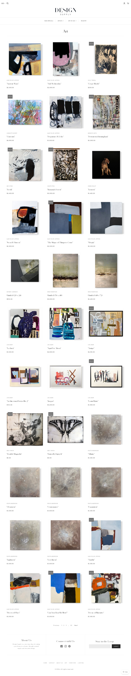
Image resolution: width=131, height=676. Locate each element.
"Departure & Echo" (55, 137)
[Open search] (8, 3)
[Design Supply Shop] (65, 11)
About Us (60, 663)
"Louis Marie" (93, 401)
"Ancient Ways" (13, 84)
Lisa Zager (10, 345)
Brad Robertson (52, 292)
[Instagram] (65, 646)
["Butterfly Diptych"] (65, 429)
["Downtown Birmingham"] (106, 112)
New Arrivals (48, 21)
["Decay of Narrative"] (106, 588)
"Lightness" (11, 560)
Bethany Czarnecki (12, 292)
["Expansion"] (106, 482)
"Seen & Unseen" (14, 242)
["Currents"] (25, 112)
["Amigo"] (106, 323)
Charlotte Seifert (12, 133)
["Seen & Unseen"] (25, 218)
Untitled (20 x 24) (14, 295)
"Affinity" (91, 454)
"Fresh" (9, 190)
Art (66, 663)
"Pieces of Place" (13, 613)
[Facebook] (62, 646)
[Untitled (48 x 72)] (106, 270)
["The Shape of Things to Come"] (65, 218)
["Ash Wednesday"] (65, 59)
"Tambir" (91, 560)
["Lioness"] (106, 165)
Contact (52, 663)
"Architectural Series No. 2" (17, 401)
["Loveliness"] (65, 535)
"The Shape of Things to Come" (60, 242)
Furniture (72, 663)
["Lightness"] (25, 535)
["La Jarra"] (25, 323)
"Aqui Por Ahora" (54, 348)
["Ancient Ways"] (25, 59)
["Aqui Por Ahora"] (65, 323)
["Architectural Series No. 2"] (25, 376)
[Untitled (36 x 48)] (65, 270)
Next (76, 625)
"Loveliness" (52, 560)
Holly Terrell (92, 80)
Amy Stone (10, 186)
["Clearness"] (25, 482)
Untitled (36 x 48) (54, 295)
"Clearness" (11, 507)
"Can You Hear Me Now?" (57, 613)
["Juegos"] (65, 376)
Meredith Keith (92, 133)
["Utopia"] (106, 218)
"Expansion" (93, 507)
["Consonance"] (65, 482)
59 (71, 625)
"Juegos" (50, 401)
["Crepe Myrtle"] (106, 59)
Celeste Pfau (51, 186)
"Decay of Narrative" (96, 613)
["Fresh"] (25, 165)
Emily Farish (10, 450)
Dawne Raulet (92, 186)
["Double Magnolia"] (25, 429)
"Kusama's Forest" (54, 190)
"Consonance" (53, 507)
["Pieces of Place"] (25, 588)
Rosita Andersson (93, 450)
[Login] (124, 3)
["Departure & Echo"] (65, 112)
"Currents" (11, 137)
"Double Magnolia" (14, 454)
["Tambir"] (106, 535)
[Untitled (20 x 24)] (25, 270)
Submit (116, 646)
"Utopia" (91, 242)
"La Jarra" (10, 348)
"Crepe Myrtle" (94, 84)
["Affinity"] (106, 429)
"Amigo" (91, 348)
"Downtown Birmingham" (98, 137)
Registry (83, 21)
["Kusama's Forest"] (65, 165)
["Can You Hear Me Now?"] (65, 588)
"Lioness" (91, 190)
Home (45, 663)
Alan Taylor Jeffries (13, 80)
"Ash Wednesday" (54, 84)
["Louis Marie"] (106, 376)
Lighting (81, 663)
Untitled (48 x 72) (95, 295)
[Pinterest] (69, 646)
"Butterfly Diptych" (54, 454)
